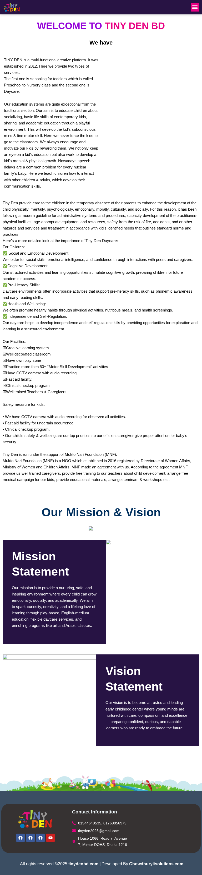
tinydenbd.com (83, 864)
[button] (195, 7)
